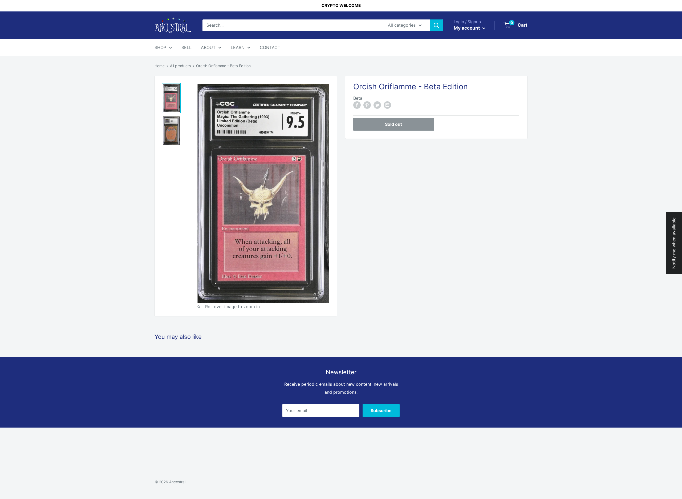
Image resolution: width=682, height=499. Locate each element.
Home (160, 65)
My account (467, 28)
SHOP (160, 47)
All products (180, 65)
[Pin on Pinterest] (367, 105)
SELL (186, 47)
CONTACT (270, 47)
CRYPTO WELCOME (341, 5)
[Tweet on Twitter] (377, 105)
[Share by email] (387, 105)
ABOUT (208, 47)
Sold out (393, 124)
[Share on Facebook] (357, 105)
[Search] (436, 25)
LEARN (238, 47)
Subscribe (381, 410)
